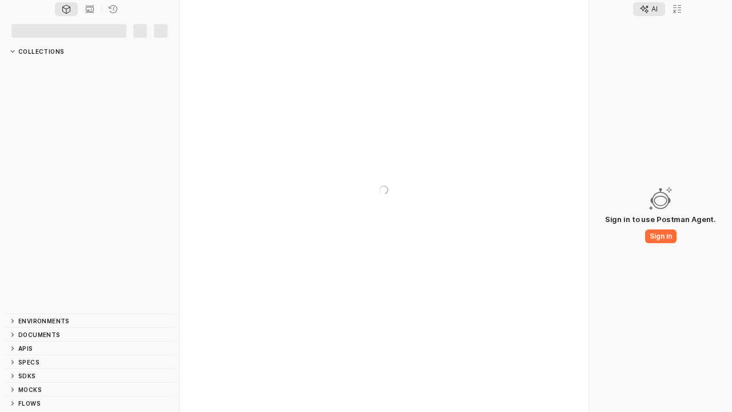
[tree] (89, 186)
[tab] (66, 9)
